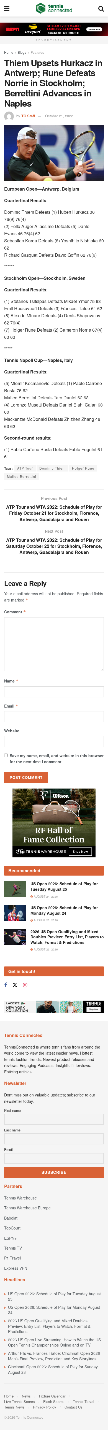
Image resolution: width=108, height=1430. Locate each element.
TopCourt (12, 1228)
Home (8, 52)
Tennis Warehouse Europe (27, 1207)
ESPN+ (10, 1238)
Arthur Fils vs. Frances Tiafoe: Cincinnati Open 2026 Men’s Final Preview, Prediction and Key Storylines (54, 1355)
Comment (15, 611)
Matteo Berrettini (21, 476)
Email (11, 706)
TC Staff (28, 115)
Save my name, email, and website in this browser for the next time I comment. (57, 758)
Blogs (22, 52)
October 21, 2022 (59, 115)
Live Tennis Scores (19, 1401)
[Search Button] (101, 8)
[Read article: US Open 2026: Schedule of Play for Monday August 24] (15, 913)
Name (11, 681)
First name (12, 1110)
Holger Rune (83, 468)
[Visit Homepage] (54, 8)
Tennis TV (13, 1248)
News (26, 1396)
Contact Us (74, 1407)
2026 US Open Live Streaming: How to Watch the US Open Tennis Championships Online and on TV (54, 1342)
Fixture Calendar (52, 1396)
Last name (12, 1130)
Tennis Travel (83, 1401)
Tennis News (14, 1407)
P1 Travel (12, 1258)
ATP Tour (25, 468)
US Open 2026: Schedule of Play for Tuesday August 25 (64, 886)
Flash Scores (54, 1401)
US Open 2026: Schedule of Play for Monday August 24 (64, 910)
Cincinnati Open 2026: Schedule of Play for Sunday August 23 (53, 1369)
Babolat (10, 1218)
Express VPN (15, 1268)
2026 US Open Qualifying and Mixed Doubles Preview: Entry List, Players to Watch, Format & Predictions (67, 937)
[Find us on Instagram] (25, 985)
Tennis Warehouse (20, 1198)
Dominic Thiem (52, 468)
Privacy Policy (44, 1407)
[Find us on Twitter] (14, 985)
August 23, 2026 (45, 920)
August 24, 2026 (45, 896)
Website (11, 730)
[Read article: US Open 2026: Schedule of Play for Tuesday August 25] (15, 889)
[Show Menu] (6, 8)
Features (37, 52)
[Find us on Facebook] (5, 985)
